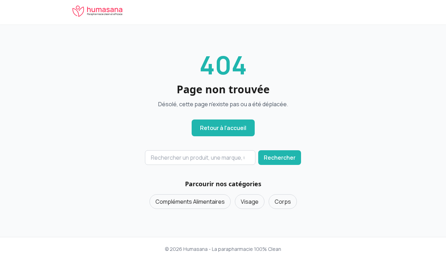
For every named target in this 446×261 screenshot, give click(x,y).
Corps (283, 201)
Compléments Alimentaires (190, 201)
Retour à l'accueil (223, 128)
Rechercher (279, 157)
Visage (250, 201)
